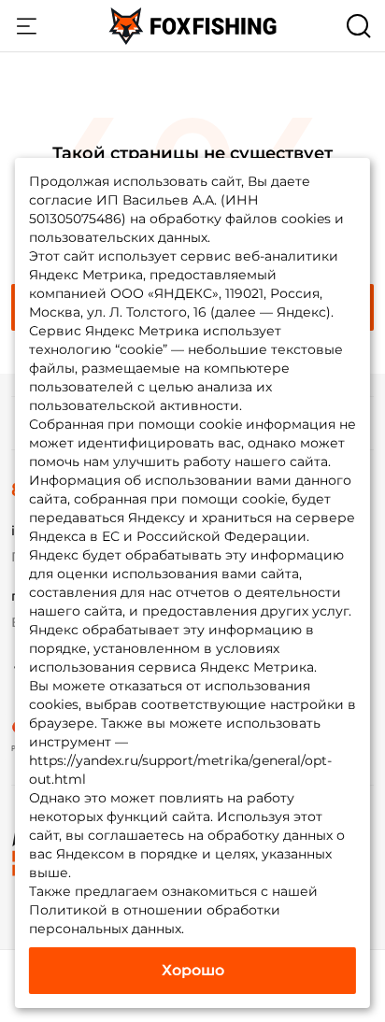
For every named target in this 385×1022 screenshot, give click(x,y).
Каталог (26, 26)
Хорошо (193, 970)
